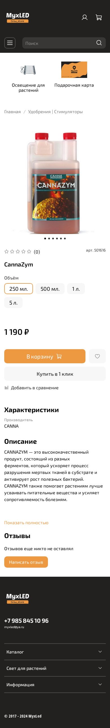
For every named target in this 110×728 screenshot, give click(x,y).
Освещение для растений (28, 87)
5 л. (13, 302)
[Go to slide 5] (61, 238)
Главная (12, 111)
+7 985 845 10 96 (26, 620)
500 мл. (50, 288)
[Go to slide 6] (65, 238)
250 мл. (18, 288)
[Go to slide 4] (57, 238)
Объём (11, 277)
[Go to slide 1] (45, 238)
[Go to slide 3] (53, 238)
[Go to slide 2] (49, 238)
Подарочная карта (74, 85)
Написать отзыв (26, 562)
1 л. (76, 288)
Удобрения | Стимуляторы (55, 111)
